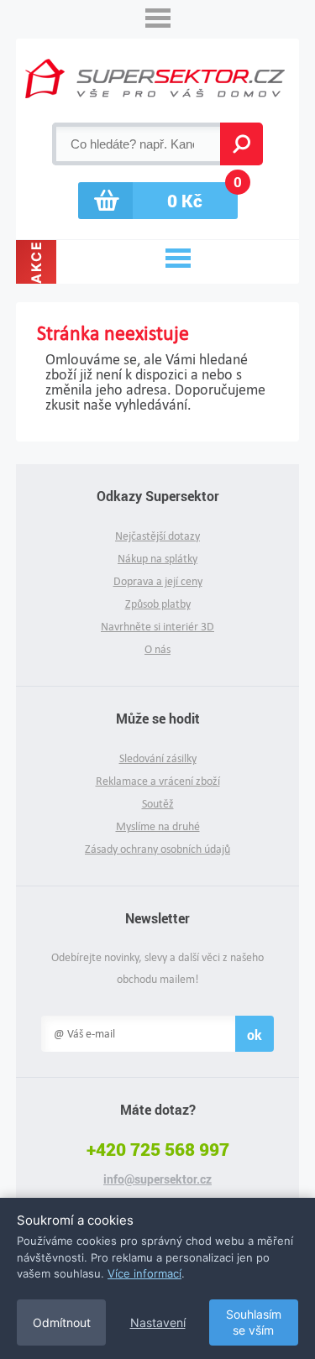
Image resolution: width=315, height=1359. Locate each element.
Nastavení (158, 1322)
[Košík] (158, 200)
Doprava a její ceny (157, 581)
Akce (36, 262)
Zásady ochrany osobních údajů (157, 849)
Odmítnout (62, 1322)
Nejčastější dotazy (157, 536)
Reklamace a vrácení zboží (158, 781)
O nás (157, 649)
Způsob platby (158, 604)
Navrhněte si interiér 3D (157, 626)
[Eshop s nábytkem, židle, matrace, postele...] (155, 78)
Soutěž (158, 804)
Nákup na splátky (157, 558)
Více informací (144, 1273)
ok (254, 1034)
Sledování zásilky (158, 758)
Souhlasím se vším (253, 1322)
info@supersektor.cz (157, 1179)
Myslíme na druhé (158, 826)
